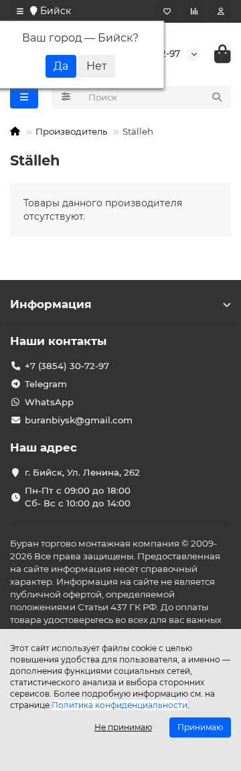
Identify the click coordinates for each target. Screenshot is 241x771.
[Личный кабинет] (221, 11)
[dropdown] (20, 11)
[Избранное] (167, 11)
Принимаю (200, 727)
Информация (51, 304)
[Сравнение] (194, 11)
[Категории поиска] (66, 97)
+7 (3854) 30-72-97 (67, 365)
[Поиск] (217, 97)
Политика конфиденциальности (119, 705)
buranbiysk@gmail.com (79, 420)
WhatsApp (49, 402)
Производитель (71, 131)
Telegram (46, 383)
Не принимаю (123, 727)
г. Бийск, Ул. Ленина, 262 (82, 472)
